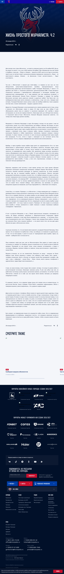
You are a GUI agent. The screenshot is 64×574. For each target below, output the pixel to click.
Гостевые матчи (52, 512)
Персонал (8, 507)
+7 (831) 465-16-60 (12, 540)
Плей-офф (21, 509)
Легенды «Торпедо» (10, 527)
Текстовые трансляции (24, 497)
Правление (8, 497)
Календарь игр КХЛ (23, 500)
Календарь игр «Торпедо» (24, 507)
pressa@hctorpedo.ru (34, 549)
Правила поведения (53, 517)
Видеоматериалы (38, 497)
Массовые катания (52, 514)
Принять (58, 571)
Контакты (8, 534)
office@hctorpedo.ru (13, 542)
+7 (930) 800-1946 (33, 547)
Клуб (7, 522)
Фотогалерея (37, 502)
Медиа (35, 495)
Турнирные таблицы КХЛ (24, 502)
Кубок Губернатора (23, 511)
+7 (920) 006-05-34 (30, 540)
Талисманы (51, 507)
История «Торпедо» (10, 524)
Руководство (9, 500)
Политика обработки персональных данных (14, 565)
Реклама (8, 529)
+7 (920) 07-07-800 (12, 547)
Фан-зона (50, 495)
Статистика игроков (23, 504)
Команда (8, 495)
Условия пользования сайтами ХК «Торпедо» (15, 559)
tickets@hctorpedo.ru (31, 542)
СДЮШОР (8, 531)
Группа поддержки (53, 505)
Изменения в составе (11, 509)
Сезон (19, 495)
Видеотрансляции (38, 500)
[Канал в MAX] (41, 461)
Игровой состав (9, 502)
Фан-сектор (51, 510)
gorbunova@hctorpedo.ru (14, 549)
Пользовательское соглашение (12, 567)
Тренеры (8, 504)
